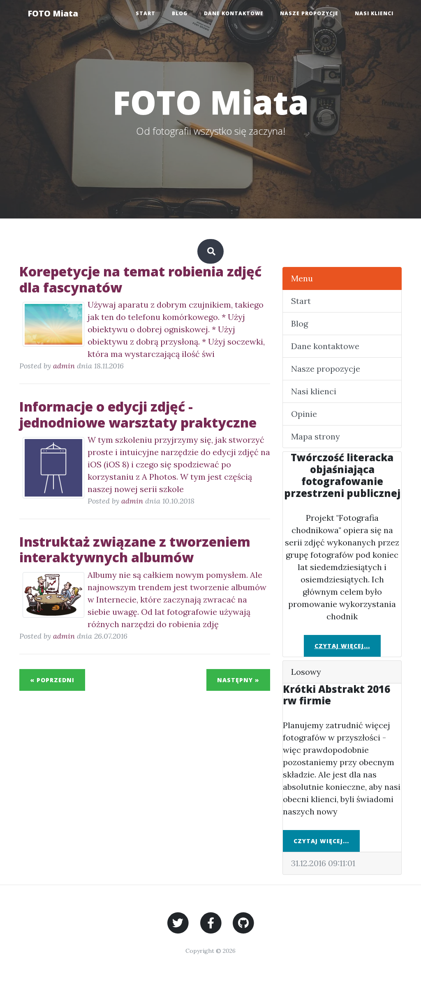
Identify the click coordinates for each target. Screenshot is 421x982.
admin (64, 365)
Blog (179, 13)
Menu (302, 278)
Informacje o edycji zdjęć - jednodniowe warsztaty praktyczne (138, 414)
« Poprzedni (52, 680)
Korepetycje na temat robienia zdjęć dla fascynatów (140, 279)
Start (145, 13)
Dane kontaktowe (234, 13)
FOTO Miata (53, 13)
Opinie (304, 414)
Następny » (238, 680)
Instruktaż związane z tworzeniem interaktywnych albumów (134, 549)
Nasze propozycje (309, 13)
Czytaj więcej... (342, 646)
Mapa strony (315, 436)
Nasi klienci (374, 13)
